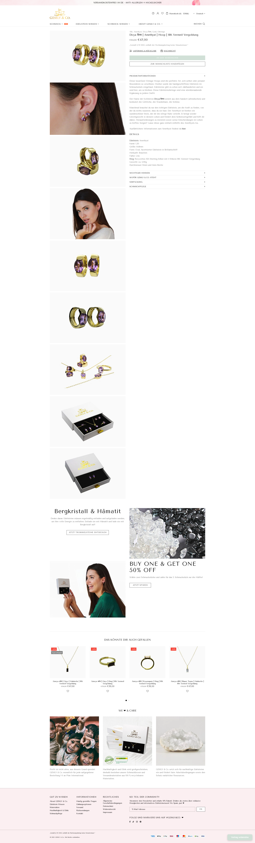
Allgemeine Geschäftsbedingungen (112, 802)
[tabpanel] (68, 672)
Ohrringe (161, 32)
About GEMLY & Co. (59, 801)
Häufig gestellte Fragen (86, 801)
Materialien (54, 807)
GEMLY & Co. (60, 13)
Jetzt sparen (140, 585)
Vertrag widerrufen (240, 837)
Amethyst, (138, 32)
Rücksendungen (82, 810)
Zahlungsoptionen (83, 804)
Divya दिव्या (159, 99)
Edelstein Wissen (57, 804)
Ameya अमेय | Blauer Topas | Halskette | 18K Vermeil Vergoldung (187, 682)
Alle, (131, 32)
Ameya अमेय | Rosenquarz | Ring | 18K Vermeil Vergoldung (147, 682)
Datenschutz (108, 806)
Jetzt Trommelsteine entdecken (88, 532)
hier (184, 129)
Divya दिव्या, (147, 32)
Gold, (154, 32)
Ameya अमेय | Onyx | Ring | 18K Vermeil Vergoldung (107, 682)
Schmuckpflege (56, 814)
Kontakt (79, 814)
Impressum (107, 812)
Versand (79, 807)
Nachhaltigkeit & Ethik (59, 810)
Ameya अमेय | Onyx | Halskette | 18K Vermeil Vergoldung (68, 682)
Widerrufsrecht (109, 809)
